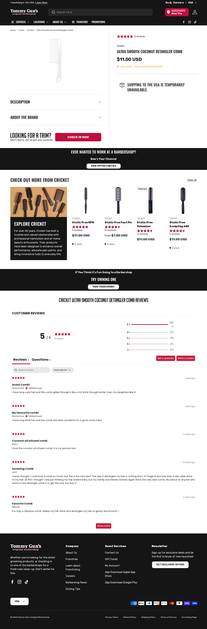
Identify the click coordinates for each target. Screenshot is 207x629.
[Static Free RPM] (85, 200)
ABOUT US (58, 22)
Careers (178, 2)
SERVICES (21, 22)
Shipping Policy (148, 617)
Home (13, 30)
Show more (103, 525)
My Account (112, 565)
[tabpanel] (103, 449)
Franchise (72, 559)
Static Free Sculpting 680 (179, 224)
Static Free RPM (83, 222)
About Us (71, 552)
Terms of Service (168, 617)
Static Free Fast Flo (118, 222)
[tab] (41, 360)
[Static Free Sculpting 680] (183, 200)
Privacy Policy (111, 617)
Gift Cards (111, 559)
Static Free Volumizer (145, 224)
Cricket (30, 30)
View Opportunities (103, 166)
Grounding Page (189, 617)
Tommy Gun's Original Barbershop (33, 617)
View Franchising (103, 286)
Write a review (186, 358)
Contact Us (112, 552)
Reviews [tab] (21, 359)
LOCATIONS (39, 22)
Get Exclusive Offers (170, 564)
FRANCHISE (82, 22)
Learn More (47, 2)
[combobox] (100, 12)
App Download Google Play (121, 582)
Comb (21, 30)
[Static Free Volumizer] (150, 200)
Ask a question (166, 358)
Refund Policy (129, 617)
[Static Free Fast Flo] (118, 200)
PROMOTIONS (98, 22)
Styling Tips (73, 588)
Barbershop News (76, 582)
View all (192, 180)
